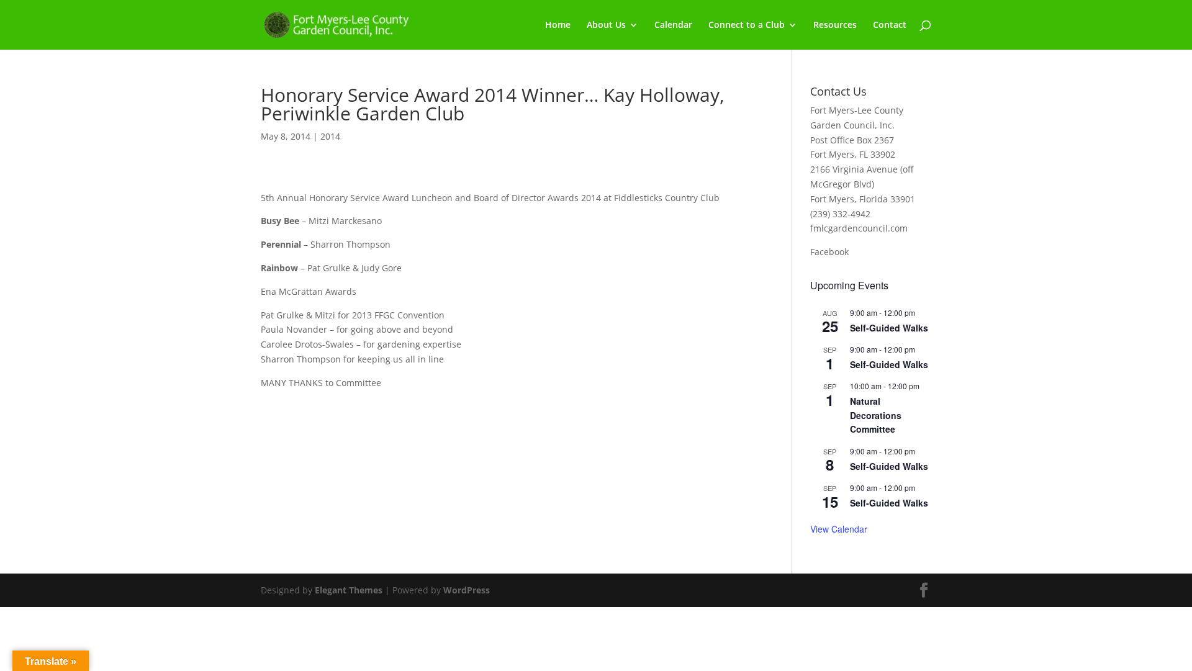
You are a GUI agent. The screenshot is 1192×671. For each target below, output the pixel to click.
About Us (606, 25)
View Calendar (838, 529)
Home (558, 25)
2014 (330, 136)
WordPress (466, 590)
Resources (835, 25)
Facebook (829, 252)
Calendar (673, 25)
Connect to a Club (746, 25)
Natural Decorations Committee (875, 415)
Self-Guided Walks (889, 328)
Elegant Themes (348, 590)
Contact (889, 25)
